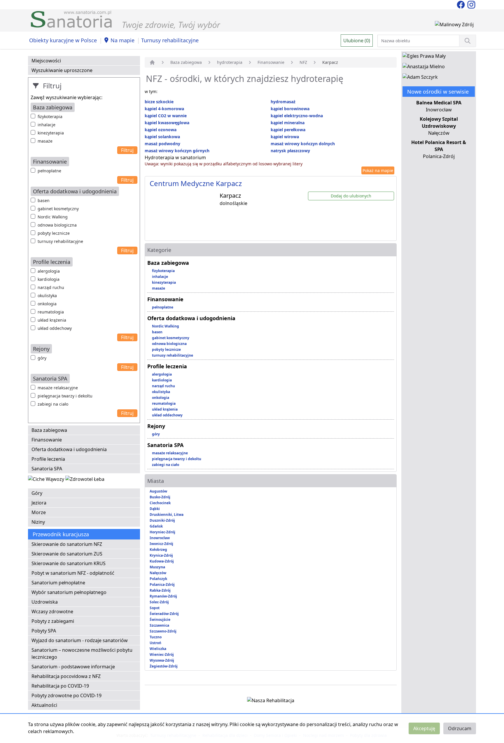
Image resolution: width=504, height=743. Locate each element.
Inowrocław (160, 537)
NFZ (303, 62)
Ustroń (155, 642)
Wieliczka (158, 648)
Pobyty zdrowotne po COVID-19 (67, 695)
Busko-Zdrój (160, 497)
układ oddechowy (55, 328)
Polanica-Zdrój (162, 584)
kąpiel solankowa (162, 136)
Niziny (38, 522)
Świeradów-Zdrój (164, 613)
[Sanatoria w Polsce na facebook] (461, 4)
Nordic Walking (53, 217)
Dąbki (155, 508)
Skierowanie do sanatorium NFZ (67, 544)
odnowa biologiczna (57, 225)
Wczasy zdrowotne (52, 611)
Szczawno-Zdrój (163, 631)
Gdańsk (156, 526)
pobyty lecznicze (54, 233)
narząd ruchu (51, 287)
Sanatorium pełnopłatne (58, 582)
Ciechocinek (160, 502)
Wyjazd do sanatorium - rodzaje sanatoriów (80, 640)
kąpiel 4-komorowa (164, 108)
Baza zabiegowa (49, 430)
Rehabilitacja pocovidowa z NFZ (66, 676)
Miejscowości (46, 60)
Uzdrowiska (45, 602)
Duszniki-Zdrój (162, 520)
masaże (45, 141)
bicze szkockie (159, 101)
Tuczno (156, 637)
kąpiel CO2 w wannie (166, 115)
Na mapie (122, 40)
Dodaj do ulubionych (351, 196)
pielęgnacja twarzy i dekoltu (65, 396)
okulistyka (47, 295)
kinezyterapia (51, 133)
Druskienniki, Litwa (166, 514)
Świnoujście (160, 619)
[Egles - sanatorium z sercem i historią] (424, 57)
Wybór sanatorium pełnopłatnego (69, 592)
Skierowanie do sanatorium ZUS (67, 554)
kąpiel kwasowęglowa (167, 122)
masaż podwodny (162, 143)
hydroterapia (229, 62)
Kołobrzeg (158, 549)
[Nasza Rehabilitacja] (270, 701)
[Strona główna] (152, 62)
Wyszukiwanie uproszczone (62, 70)
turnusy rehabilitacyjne (60, 241)
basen (44, 200)
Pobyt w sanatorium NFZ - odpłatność (73, 573)
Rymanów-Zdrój (163, 596)
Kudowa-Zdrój (162, 561)
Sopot (155, 607)
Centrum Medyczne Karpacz (196, 183)
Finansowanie (47, 440)
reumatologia (51, 312)
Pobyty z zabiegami (53, 621)
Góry (37, 493)
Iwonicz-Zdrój (161, 543)
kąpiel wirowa (285, 136)
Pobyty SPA (44, 631)
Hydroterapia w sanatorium (175, 157)
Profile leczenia (48, 459)
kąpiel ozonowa (160, 129)
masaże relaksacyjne (58, 387)
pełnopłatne (49, 171)
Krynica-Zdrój (161, 555)
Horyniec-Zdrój (162, 532)
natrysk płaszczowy (290, 150)
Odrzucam (459, 728)
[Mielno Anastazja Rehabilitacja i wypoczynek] (423, 67)
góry (42, 358)
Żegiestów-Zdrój (164, 666)
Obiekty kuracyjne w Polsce (63, 40)
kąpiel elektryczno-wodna (297, 115)
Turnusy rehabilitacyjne (170, 40)
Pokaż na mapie (378, 170)
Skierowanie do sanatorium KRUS (69, 563)
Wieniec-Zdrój (162, 654)
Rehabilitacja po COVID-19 (60, 686)
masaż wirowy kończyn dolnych (303, 143)
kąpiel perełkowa (288, 129)
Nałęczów (158, 572)
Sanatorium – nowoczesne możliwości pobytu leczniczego (82, 653)
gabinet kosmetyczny (58, 208)
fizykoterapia (50, 116)
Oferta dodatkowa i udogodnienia (69, 449)
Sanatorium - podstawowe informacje (73, 666)
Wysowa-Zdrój (162, 660)
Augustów (158, 491)
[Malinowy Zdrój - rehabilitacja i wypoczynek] (454, 25)
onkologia (47, 303)
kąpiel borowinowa (290, 108)
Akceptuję (424, 728)
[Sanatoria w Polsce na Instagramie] (471, 4)
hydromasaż (283, 101)
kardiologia (49, 279)
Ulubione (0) (356, 40)
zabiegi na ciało (53, 404)
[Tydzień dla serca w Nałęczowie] (46, 480)
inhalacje (46, 124)
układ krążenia (52, 320)
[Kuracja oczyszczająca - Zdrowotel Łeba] (84, 480)
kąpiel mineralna (287, 122)
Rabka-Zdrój (160, 590)
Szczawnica (159, 625)
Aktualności (44, 705)
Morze (39, 512)
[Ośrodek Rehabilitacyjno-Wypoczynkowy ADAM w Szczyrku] (420, 78)
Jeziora (39, 503)
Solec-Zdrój (159, 602)
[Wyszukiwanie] (467, 41)
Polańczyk (158, 578)
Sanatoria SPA (47, 468)
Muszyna (157, 567)
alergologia (49, 271)
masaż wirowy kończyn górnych (177, 150)
